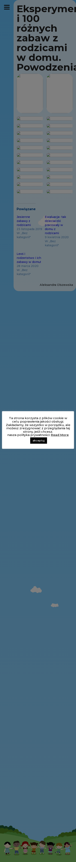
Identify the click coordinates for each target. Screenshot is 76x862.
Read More (60, 434)
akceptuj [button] (39, 440)
